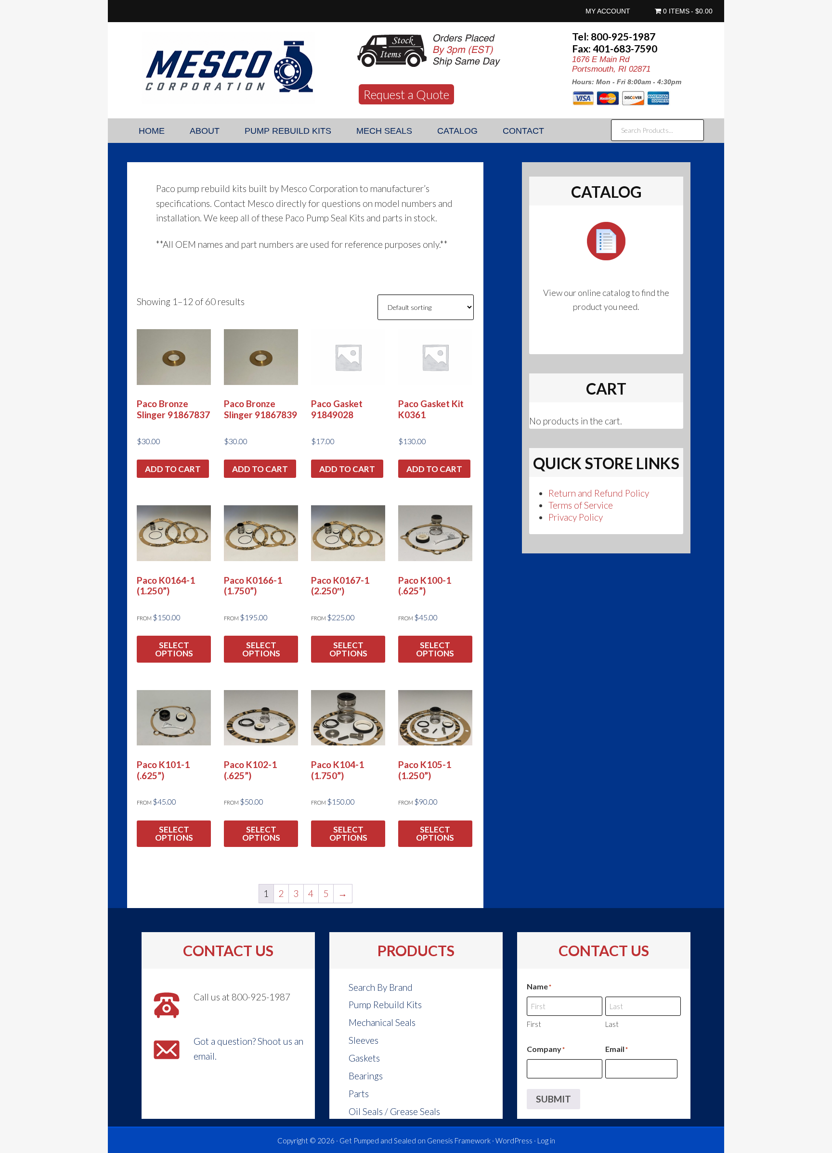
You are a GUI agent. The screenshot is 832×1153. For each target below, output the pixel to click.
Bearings (366, 1075)
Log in (546, 1140)
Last (612, 1024)
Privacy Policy (575, 517)
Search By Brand (381, 987)
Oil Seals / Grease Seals (394, 1111)
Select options (174, 649)
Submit (553, 1098)
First (534, 1024)
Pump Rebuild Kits (385, 1004)
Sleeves (363, 1040)
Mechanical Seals (382, 1022)
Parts (359, 1093)
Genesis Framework (459, 1140)
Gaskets (364, 1057)
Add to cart (173, 469)
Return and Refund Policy (598, 493)
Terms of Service (580, 505)
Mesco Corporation (228, 68)
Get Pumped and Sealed (377, 1140)
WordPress (514, 1140)
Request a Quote (406, 94)
